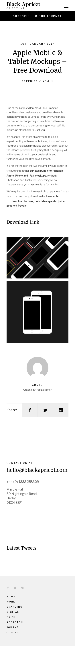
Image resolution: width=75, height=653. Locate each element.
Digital (13, 611)
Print (11, 616)
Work (11, 601)
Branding (15, 606)
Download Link (23, 222)
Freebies (30, 81)
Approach (15, 622)
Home (11, 596)
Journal (14, 627)
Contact (14, 632)
